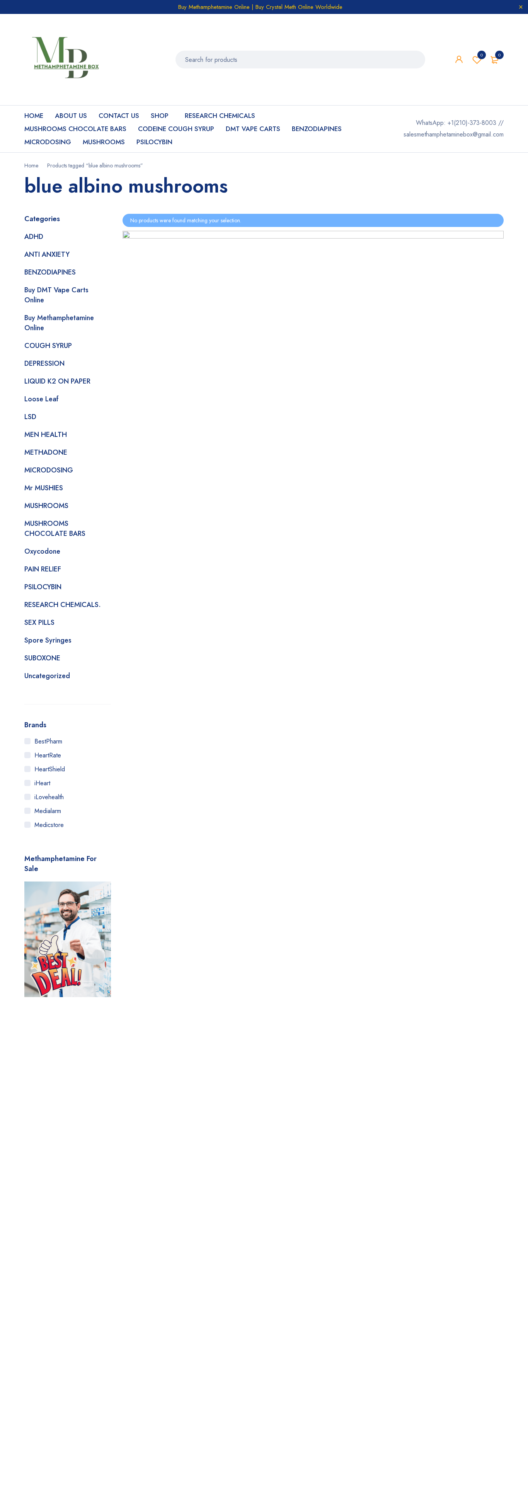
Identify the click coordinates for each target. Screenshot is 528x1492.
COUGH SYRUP (48, 346)
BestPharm (48, 741)
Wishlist (481, 55)
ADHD (33, 237)
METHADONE (45, 452)
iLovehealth (49, 797)
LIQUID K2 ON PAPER (57, 381)
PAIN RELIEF (42, 569)
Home (31, 165)
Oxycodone (42, 551)
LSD (30, 417)
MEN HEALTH (45, 435)
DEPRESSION (44, 363)
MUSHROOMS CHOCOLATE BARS (54, 528)
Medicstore (49, 824)
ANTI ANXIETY (47, 254)
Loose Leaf (41, 399)
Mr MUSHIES (43, 488)
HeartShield (49, 769)
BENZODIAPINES (50, 272)
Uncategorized (47, 676)
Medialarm (47, 811)
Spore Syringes (48, 640)
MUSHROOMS (46, 506)
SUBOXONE (42, 658)
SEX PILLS (39, 622)
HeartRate (47, 755)
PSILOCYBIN (42, 587)
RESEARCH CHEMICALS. (62, 605)
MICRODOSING (48, 470)
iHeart (42, 783)
